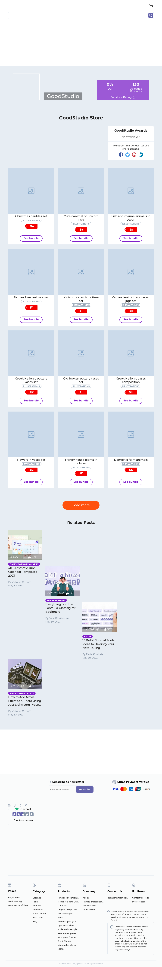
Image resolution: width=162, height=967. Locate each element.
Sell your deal (14, 897)
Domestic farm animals (131, 460)
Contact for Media (140, 898)
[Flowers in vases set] (31, 434)
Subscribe (84, 789)
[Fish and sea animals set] (31, 272)
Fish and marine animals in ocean (130, 217)
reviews (29, 820)
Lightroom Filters (66, 925)
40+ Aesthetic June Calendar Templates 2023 (22, 571)
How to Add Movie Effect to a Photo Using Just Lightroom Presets (24, 700)
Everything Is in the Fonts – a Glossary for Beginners (60, 608)
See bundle (31, 238)
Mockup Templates (67, 945)
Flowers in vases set (31, 460)
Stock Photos (64, 941)
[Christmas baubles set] (31, 191)
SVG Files (62, 906)
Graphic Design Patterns (69, 909)
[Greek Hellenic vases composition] (131, 353)
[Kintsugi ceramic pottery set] (81, 272)
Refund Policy (89, 906)
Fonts (35, 902)
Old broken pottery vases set (81, 380)
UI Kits (61, 949)
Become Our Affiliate (18, 905)
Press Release (138, 902)
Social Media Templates (69, 929)
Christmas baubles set (31, 216)
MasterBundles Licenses (94, 902)
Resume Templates (67, 933)
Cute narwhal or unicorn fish (81, 217)
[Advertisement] (81, 43)
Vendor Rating (15, 901)
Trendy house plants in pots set (81, 461)
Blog (35, 921)
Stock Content (40, 913)
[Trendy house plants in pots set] (81, 434)
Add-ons (37, 906)
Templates (38, 909)
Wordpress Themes (67, 937)
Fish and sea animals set (31, 297)
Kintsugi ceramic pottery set (81, 299)
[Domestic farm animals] (131, 434)
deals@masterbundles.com (120, 898)
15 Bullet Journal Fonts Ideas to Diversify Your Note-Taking (98, 644)
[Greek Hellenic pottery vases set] (31, 353)
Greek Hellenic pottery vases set (31, 380)
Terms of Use (89, 909)
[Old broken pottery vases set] (81, 353)
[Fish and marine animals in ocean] (131, 191)
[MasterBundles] (81, 6)
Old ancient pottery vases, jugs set (130, 299)
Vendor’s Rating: (122, 97)
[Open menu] (11, 6)
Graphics (37, 898)
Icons (60, 917)
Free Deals (38, 917)
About (86, 898)
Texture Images (65, 913)
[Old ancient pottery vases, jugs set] (131, 272)
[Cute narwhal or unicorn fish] (81, 191)
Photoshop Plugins (67, 921)
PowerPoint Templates (69, 898)
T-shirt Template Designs (69, 902)
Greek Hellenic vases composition (131, 380)
